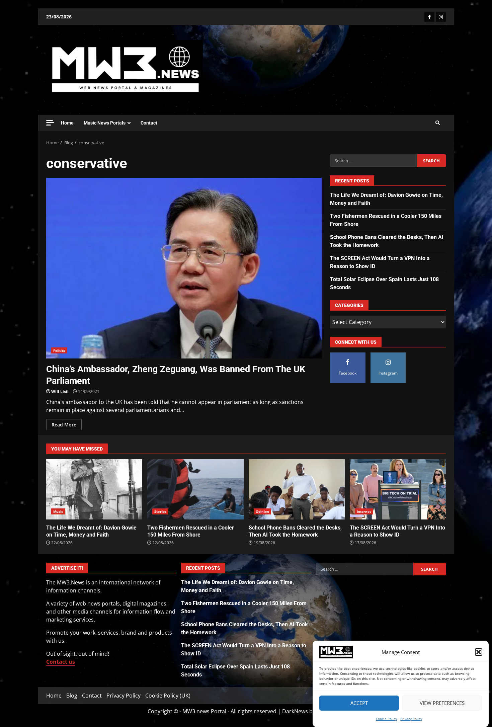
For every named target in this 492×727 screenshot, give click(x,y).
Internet (364, 511)
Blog (71, 695)
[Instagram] (441, 17)
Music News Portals (105, 123)
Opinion (262, 511)
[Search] (437, 122)
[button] (478, 652)
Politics (59, 350)
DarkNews (295, 711)
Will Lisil (60, 391)
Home (67, 123)
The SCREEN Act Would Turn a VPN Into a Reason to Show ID (398, 489)
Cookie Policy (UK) (167, 695)
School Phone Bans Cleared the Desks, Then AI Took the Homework (297, 489)
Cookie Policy (386, 718)
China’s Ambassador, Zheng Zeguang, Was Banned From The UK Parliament (184, 268)
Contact (149, 123)
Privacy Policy (411, 718)
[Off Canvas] (50, 123)
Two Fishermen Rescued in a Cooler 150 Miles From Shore (195, 489)
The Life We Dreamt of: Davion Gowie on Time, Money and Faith (94, 489)
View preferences (442, 703)
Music (58, 511)
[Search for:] (373, 160)
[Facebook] (429, 17)
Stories (160, 511)
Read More (64, 424)
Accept (359, 703)
